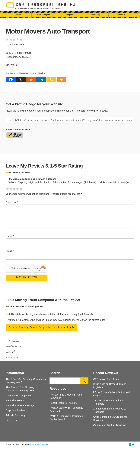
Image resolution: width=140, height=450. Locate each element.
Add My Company (15, 415)
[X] (21, 79)
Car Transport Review (45, 4)
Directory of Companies (18, 395)
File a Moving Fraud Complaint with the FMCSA (41, 327)
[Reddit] (31, 79)
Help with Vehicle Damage (20, 405)
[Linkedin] (41, 79)
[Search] (84, 380)
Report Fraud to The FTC (63, 403)
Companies (70, 15)
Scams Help (95, 15)
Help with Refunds (16, 400)
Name (10, 236)
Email (10, 251)
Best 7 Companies (44, 15)
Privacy (37, 444)
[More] (61, 79)
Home (18, 15)
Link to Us (121, 15)
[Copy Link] (51, 79)
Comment (12, 202)
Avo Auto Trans (110, 379)
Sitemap (45, 444)
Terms (31, 444)
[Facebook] (11, 79)
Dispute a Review (15, 410)
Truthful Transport (116, 425)
